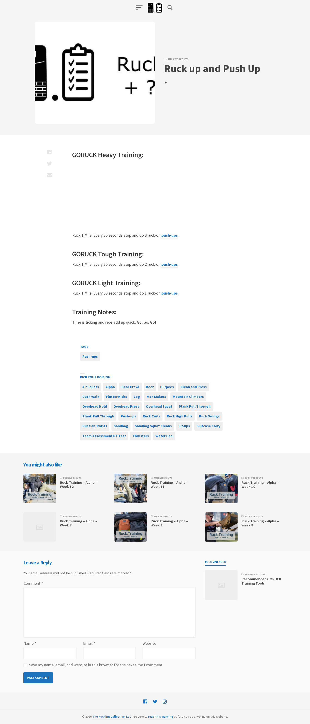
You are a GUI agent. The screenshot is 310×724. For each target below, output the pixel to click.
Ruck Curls (151, 416)
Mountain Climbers (188, 396)
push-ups (169, 235)
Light (105, 282)
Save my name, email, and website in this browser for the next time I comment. (96, 664)
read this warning (160, 716)
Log (137, 396)
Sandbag (121, 426)
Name (29, 643)
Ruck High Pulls (179, 416)
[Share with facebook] (49, 152)
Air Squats (90, 386)
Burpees (167, 386)
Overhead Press (126, 406)
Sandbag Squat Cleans (153, 426)
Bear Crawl (130, 386)
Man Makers (156, 396)
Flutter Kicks (116, 396)
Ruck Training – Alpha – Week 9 (169, 523)
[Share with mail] (49, 175)
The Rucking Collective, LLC (111, 716)
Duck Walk (90, 396)
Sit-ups (184, 426)
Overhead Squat (159, 406)
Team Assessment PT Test (104, 436)
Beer (150, 386)
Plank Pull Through (98, 416)
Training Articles (255, 574)
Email (89, 643)
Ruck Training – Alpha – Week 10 (260, 484)
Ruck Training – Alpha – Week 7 (78, 523)
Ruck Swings (209, 416)
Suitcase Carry (208, 426)
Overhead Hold (94, 406)
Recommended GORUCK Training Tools (261, 581)
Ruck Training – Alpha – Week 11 (169, 484)
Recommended (215, 562)
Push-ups (90, 356)
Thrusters (141, 436)
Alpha (110, 386)
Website (149, 643)
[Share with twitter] (49, 163)
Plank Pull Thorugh (195, 406)
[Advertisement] (142, 196)
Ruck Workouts (178, 59)
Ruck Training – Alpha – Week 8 (260, 523)
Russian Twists (94, 426)
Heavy (107, 154)
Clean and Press (193, 386)
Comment (33, 583)
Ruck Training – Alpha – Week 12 (78, 484)
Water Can (163, 436)
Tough (107, 254)
